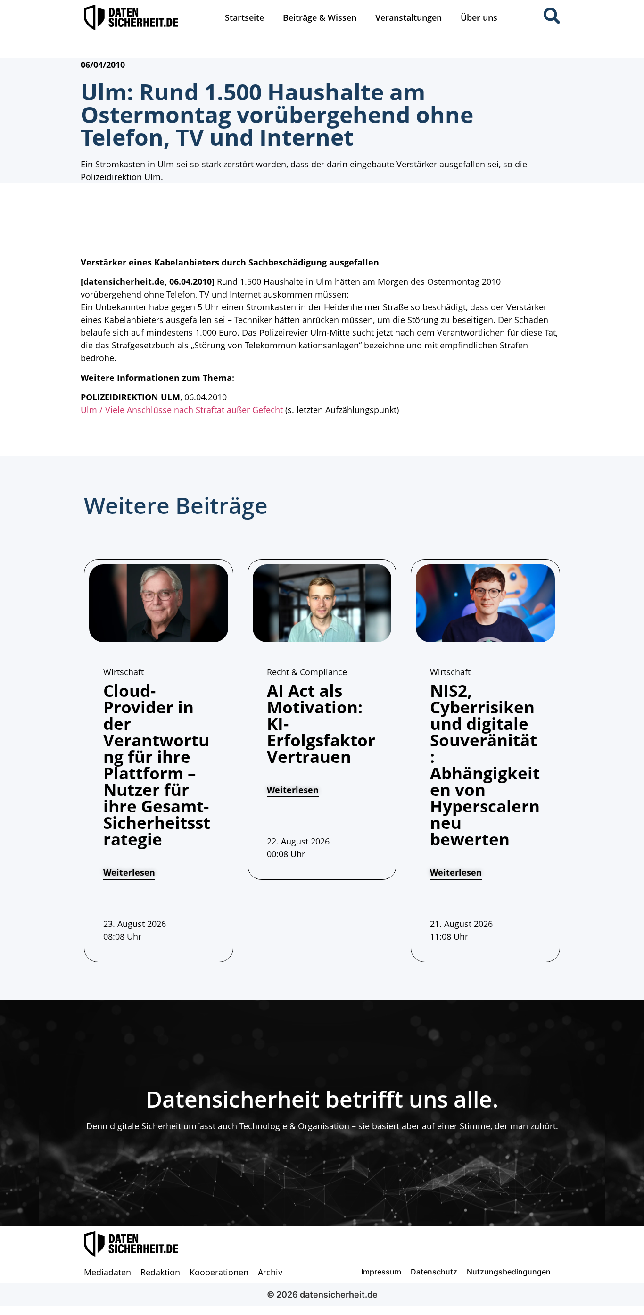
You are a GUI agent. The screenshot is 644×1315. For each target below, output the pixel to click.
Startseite (244, 17)
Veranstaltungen (408, 17)
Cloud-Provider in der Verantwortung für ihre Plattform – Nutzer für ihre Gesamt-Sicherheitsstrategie (156, 764)
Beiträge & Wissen (319, 17)
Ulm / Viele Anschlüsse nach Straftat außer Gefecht (182, 409)
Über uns (479, 17)
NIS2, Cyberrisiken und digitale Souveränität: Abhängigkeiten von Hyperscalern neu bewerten (485, 764)
